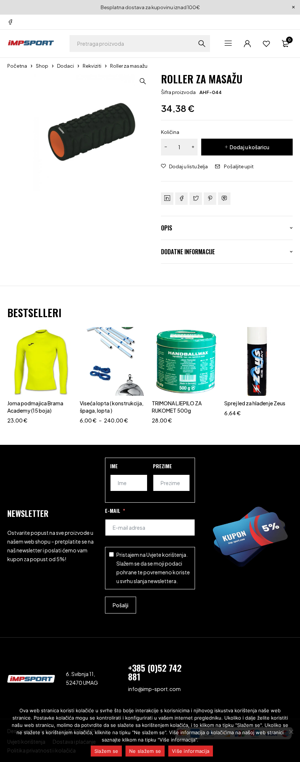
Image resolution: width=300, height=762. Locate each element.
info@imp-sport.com (154, 689)
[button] (142, 81)
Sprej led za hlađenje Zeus (254, 403)
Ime (114, 466)
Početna (17, 66)
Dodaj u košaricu (249, 147)
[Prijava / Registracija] (247, 43)
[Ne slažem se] (291, 731)
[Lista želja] (266, 43)
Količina (170, 132)
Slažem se (106, 751)
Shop (42, 66)
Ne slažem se (145, 751)
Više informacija (190, 751)
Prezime (162, 466)
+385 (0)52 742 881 (154, 672)
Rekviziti (92, 66)
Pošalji (120, 605)
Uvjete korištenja (166, 554)
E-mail (112, 510)
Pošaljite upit (239, 166)
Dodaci (65, 66)
